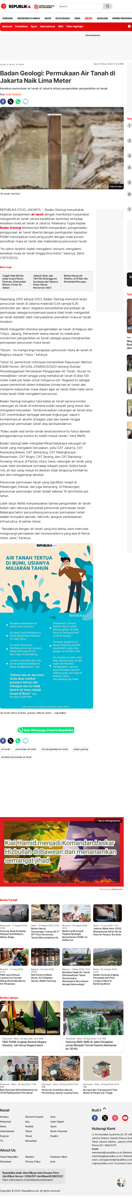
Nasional (7, 26)
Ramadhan (31, 1140)
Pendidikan (21, 26)
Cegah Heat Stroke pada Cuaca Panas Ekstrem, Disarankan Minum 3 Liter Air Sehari (14, 281)
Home (3, 64)
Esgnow (4, 1135)
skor (48, 18)
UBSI (60, 26)
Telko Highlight (74, 26)
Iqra (27, 1121)
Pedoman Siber (58, 1156)
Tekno (28, 1131)
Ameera (4, 1116)
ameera (7, 18)
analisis (102, 18)
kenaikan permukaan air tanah (16, 757)
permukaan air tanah (25, 749)
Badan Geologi (11, 228)
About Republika (9, 1156)
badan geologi (81, 749)
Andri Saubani (13, 94)
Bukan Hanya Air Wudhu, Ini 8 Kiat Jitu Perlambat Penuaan (76, 278)
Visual (28, 1135)
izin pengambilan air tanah (55, 749)
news (88, 18)
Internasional (47, 26)
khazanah (63, 18)
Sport (34, 26)
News (12, 64)
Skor (52, 1116)
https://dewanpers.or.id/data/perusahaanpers (27, 1179)
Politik (21, 64)
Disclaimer (5, 1161)
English (54, 1135)
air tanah (37, 214)
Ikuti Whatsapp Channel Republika (48, 730)
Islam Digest (57, 1121)
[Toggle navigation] (3, 6)
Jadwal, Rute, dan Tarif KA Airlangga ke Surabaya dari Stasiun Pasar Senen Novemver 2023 (45, 281)
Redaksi (29, 1156)
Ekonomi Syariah (28, 18)
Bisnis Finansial (58, 1131)
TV (1, 1140)
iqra (77, 18)
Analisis (29, 1126)
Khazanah (5, 1121)
